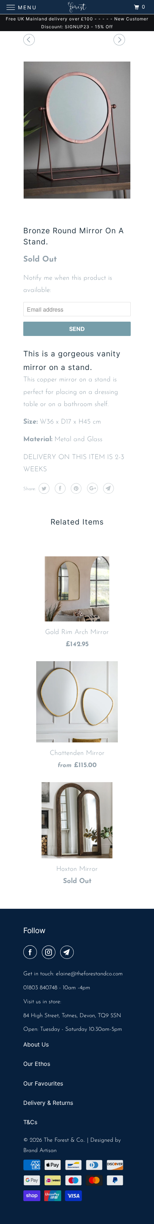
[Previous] (30, 41)
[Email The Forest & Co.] (68, 953)
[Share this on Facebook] (59, 488)
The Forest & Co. (64, 1140)
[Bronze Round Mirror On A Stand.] (77, 130)
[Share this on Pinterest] (75, 488)
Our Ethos (36, 1063)
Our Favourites (43, 1083)
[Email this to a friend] (107, 488)
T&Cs (30, 1122)
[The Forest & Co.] (77, 7)
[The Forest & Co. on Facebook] (31, 953)
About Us (36, 1044)
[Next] (120, 41)
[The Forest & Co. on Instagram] (50, 953)
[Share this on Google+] (91, 488)
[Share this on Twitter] (43, 488)
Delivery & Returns (48, 1102)
